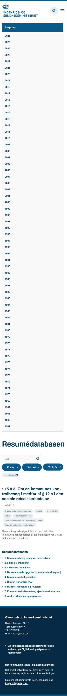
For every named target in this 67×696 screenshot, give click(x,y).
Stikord (31, 467)
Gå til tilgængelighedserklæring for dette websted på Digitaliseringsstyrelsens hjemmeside (31, 649)
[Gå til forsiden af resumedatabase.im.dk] (19, 10)
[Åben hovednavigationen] (63, 10)
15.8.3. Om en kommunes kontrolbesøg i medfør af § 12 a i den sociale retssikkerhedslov (32, 493)
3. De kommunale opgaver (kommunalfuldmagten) (33, 572)
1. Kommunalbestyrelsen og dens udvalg (28, 558)
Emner (11, 467)
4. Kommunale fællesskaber (20, 577)
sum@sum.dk (20, 633)
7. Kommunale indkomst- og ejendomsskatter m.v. (33, 591)
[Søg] (37, 458)
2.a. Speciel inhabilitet (17, 562)
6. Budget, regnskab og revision (23, 586)
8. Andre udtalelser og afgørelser (23, 596)
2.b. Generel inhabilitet (17, 567)
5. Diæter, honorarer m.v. (19, 582)
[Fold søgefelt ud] (54, 11)
